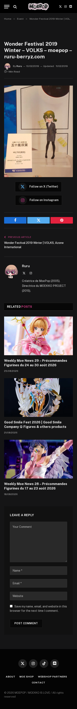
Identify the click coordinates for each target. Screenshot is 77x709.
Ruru (19, 66)
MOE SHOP (27, 676)
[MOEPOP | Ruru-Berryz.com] (38, 6)
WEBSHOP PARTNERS (52, 676)
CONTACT (38, 682)
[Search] (15, 6)
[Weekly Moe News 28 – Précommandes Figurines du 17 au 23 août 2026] (38, 459)
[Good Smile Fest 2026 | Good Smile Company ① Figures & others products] (38, 397)
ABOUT (10, 676)
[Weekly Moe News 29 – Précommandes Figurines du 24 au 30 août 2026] (38, 336)
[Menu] (6, 6)
